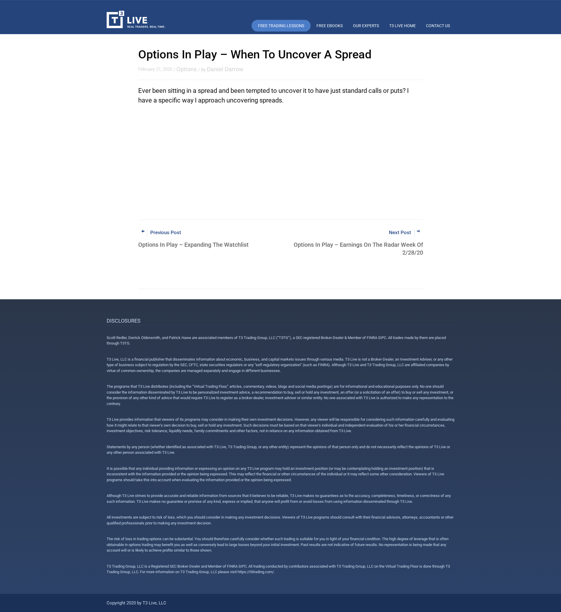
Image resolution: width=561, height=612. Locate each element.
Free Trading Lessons (281, 25)
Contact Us (438, 25)
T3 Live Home (402, 25)
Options (186, 69)
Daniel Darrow (225, 69)
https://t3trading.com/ (256, 572)
